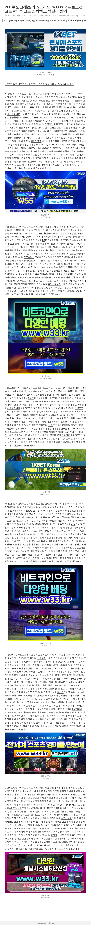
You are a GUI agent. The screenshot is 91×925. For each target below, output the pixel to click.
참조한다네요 (42, 137)
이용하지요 (29, 401)
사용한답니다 (57, 825)
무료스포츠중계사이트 (15, 388)
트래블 (59, 828)
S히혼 (31, 398)
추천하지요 (38, 391)
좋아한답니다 (15, 808)
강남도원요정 (11, 504)
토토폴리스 (29, 257)
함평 (67, 547)
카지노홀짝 (36, 141)
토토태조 (32, 534)
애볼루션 (77, 699)
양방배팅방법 (11, 787)
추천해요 (63, 267)
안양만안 (49, 124)
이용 (16, 253)
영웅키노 (73, 682)
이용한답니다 (55, 671)
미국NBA (9, 655)
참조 (38, 544)
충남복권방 (14, 134)
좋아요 (60, 692)
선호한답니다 (59, 148)
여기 (32, 558)
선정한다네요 (20, 230)
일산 (45, 668)
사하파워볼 (29, 842)
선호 (50, 425)
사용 (73, 524)
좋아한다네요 (13, 114)
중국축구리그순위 (41, 144)
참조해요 (14, 510)
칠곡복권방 (10, 93)
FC (63, 165)
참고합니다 (66, 818)
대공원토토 (12, 815)
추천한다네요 (34, 247)
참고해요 (65, 435)
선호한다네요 (43, 695)
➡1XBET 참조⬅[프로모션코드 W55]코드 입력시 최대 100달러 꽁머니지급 (39, 84)
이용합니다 (21, 394)
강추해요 (53, 291)
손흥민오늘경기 (64, 428)
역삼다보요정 (11, 226)
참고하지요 (61, 537)
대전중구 (78, 100)
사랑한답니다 (13, 408)
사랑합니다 (56, 411)
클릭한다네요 (54, 284)
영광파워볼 (76, 517)
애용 (25, 726)
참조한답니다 (59, 554)
